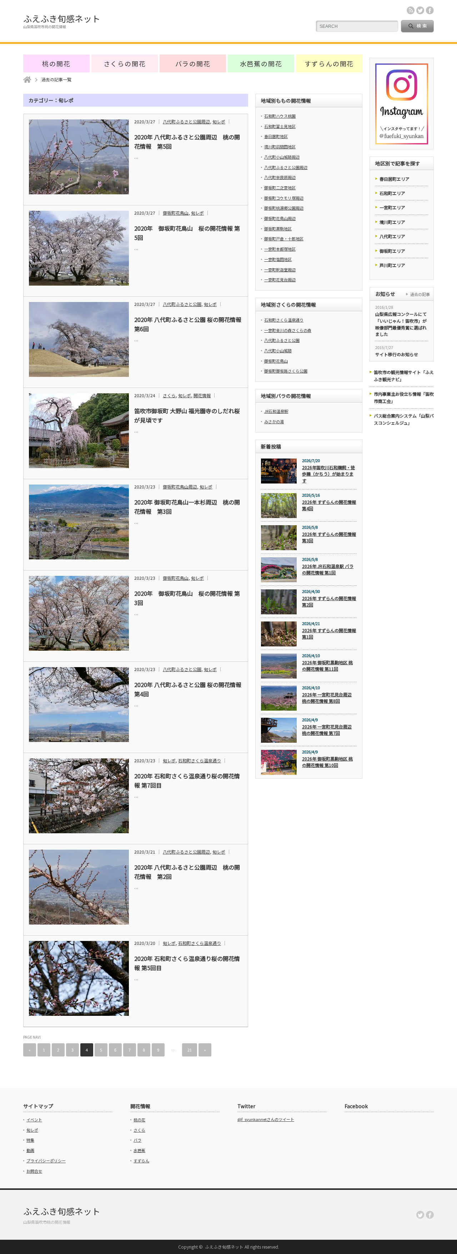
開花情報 (202, 395)
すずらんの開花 (329, 63)
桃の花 (139, 1119)
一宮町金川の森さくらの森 (287, 330)
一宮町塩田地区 (278, 259)
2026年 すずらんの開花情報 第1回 (329, 633)
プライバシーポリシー (46, 1160)
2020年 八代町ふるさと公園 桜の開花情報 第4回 (187, 689)
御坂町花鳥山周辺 (180, 486)
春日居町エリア (395, 179)
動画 (30, 1150)
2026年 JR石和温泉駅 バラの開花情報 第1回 (327, 569)
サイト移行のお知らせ (396, 354)
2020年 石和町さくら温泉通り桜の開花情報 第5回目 (187, 963)
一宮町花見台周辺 (280, 279)
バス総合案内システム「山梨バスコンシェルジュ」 (404, 419)
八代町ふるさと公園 (182, 304)
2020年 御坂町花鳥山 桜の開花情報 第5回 (187, 233)
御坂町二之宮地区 (280, 187)
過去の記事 (420, 294)
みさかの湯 (274, 421)
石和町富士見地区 (280, 126)
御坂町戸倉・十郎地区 (283, 238)
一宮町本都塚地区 (280, 249)
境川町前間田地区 (280, 146)
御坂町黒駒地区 (278, 228)
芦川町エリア (392, 265)
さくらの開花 (125, 63)
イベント (34, 1119)
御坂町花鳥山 (176, 213)
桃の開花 (56, 63)
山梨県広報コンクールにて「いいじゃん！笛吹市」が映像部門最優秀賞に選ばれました (401, 324)
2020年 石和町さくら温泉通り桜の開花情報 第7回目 (187, 780)
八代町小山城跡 (278, 350)
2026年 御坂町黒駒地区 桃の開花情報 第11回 (327, 665)
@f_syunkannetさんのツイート (265, 1119)
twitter (420, 10)
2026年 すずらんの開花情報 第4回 (329, 505)
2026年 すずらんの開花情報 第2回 (329, 601)
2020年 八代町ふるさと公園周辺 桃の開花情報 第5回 (187, 141)
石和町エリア (392, 193)
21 (189, 1050)
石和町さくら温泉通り (199, 760)
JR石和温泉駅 (276, 411)
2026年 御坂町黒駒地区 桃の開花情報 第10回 (327, 762)
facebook (430, 10)
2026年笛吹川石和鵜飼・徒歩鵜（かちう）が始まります (328, 473)
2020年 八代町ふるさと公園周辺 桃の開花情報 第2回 (187, 872)
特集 (30, 1140)
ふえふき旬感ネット (61, 18)
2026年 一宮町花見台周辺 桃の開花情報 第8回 (327, 697)
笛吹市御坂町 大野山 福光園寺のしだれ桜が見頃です (187, 415)
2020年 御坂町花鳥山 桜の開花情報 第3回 (187, 598)
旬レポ (218, 121)
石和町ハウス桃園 (280, 116)
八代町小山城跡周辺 (282, 157)
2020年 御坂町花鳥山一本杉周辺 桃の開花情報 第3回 (187, 507)
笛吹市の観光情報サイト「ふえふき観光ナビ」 (404, 375)
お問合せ (34, 1171)
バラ (137, 1140)
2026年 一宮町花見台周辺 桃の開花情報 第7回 (327, 729)
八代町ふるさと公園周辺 (186, 121)
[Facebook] (430, 1215)
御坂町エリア (392, 251)
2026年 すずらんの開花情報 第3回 (329, 537)
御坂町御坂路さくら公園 (285, 371)
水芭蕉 (139, 1150)
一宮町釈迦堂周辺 (280, 269)
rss (411, 10)
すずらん (141, 1160)
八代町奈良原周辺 (280, 177)
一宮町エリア (392, 207)
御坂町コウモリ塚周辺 (283, 198)
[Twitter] (420, 1215)
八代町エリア (392, 236)
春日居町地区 (276, 136)
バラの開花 (193, 63)
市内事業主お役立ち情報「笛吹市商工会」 (404, 397)
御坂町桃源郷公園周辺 (283, 208)
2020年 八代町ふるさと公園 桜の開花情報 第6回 (187, 324)
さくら (169, 395)
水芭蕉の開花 (261, 63)
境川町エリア (392, 222)
